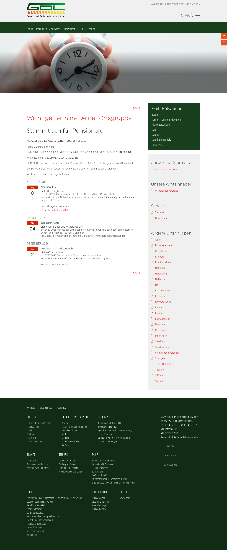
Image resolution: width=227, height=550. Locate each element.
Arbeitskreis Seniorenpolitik (70, 472)
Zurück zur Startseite (171, 162)
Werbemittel (32, 535)
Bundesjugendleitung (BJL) (109, 423)
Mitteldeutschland (161, 125)
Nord (154, 130)
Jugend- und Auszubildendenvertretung (114, 431)
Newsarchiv (125, 498)
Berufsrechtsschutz (35, 513)
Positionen (31, 434)
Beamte (31, 454)
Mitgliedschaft (100, 492)
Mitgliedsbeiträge (99, 509)
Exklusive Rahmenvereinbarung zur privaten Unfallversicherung (54, 498)
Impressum (170, 455)
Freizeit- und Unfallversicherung (40, 520)
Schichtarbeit (97, 472)
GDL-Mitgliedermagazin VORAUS (40, 502)
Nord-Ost (156, 135)
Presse (123, 492)
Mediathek (193, 4)
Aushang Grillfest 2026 (56, 210)
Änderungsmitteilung (101, 502)
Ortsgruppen (69, 29)
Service (31, 492)
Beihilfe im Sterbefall (36, 505)
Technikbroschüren (35, 528)
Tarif (95, 454)
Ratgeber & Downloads (36, 524)
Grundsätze (31, 461)
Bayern (155, 115)
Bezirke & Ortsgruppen (37, 29)
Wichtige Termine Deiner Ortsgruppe (79, 117)
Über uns (32, 417)
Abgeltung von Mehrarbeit (38, 468)
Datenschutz (170, 465)
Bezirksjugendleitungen (108, 427)
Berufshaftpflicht (34, 509)
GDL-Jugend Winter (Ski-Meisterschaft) (114, 438)
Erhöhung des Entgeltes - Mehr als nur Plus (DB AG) (114, 483)
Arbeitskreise (174, 4)
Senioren (64, 454)
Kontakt (171, 446)
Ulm (81, 29)
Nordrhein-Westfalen (162, 140)
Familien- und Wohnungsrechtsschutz (43, 516)
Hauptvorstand (33, 427)
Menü (187, 15)
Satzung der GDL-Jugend (108, 442)
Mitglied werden (98, 498)
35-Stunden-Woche (100, 468)
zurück (136, 107)
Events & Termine (105, 434)
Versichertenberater (35, 531)
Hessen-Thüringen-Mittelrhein (166, 120)
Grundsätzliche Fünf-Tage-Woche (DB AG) (109, 479)
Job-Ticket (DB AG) (99, 475)
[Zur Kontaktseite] (224, 36)
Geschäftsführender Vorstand (39, 423)
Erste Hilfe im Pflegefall (69, 468)
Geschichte (31, 438)
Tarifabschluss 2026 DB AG (103, 461)
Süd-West (55, 29)
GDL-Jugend (104, 417)
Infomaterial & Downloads (103, 464)
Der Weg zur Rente (67, 461)
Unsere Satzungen (34, 442)
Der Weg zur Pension (68, 464)
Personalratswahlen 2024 (37, 464)
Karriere (156, 4)
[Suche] (224, 42)
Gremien (30, 431)
